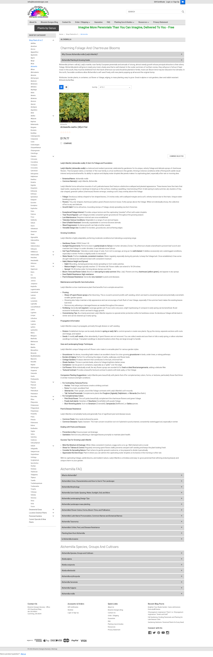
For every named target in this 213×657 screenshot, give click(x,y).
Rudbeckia (34, 428)
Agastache (34, 55)
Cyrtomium (34, 171)
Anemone (33, 81)
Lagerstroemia (35, 289)
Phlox (32, 399)
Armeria (33, 95)
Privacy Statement (160, 22)
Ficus (32, 217)
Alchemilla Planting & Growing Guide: (76, 60)
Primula (33, 420)
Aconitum (34, 46)
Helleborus (34, 252)
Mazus (33, 344)
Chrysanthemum (36, 147)
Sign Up (176, 2)
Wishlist (70, 610)
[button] (46, 28)
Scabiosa (34, 440)
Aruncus (33, 101)
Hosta (33, 266)
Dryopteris (34, 188)
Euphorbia (34, 208)
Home (61, 34)
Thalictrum (34, 472)
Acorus (33, 49)
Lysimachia (34, 330)
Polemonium (35, 405)
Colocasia (34, 159)
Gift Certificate (159, 2)
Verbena (33, 495)
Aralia (32, 92)
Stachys (33, 466)
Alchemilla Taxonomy (70, 522)
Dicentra (33, 182)
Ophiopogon (35, 367)
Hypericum (34, 269)
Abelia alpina (67, 559)
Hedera (33, 243)
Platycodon (34, 402)
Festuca (33, 214)
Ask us (23, 654)
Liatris (33, 310)
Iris (32, 275)
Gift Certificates (73, 607)
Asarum (33, 104)
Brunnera (33, 130)
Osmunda (34, 373)
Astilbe (33, 116)
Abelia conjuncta (68, 565)
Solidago (33, 457)
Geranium (34, 231)
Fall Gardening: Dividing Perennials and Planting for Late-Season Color (165, 618)
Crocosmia (34, 168)
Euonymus (34, 205)
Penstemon (34, 394)
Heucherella (34, 260)
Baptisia (33, 121)
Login (168, 2)
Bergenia (33, 127)
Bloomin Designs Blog (49, 22)
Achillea (33, 43)
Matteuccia (34, 341)
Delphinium (34, 176)
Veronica (33, 498)
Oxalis (33, 376)
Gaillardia (34, 220)
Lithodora (34, 318)
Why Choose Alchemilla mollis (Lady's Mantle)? (80, 54)
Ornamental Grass (35, 509)
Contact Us (66, 22)
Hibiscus (33, 263)
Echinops (33, 194)
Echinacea (34, 191)
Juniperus (34, 284)
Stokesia (33, 469)
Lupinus (33, 324)
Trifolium (33, 492)
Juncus (33, 281)
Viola (32, 504)
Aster (32, 113)
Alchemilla (34, 66)
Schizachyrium (35, 443)
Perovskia (34, 396)
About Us (32, 22)
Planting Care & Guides (123, 22)
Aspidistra (34, 110)
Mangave (33, 336)
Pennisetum (34, 391)
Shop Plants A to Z (36, 40)
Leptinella (34, 304)
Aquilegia (34, 90)
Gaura (33, 226)
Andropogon (35, 78)
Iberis (32, 272)
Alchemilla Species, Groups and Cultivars (77, 553)
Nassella (33, 362)
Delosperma (34, 174)
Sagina (33, 431)
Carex (32, 142)
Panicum (33, 385)
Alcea (32, 64)
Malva (33, 333)
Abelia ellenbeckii (68, 571)
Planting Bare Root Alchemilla (73, 533)
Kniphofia (34, 286)
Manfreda (34, 338)
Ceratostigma (35, 145)
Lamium (33, 295)
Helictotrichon (35, 246)
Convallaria (34, 162)
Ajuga (32, 61)
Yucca (33, 506)
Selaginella (34, 448)
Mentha (33, 347)
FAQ (108, 22)
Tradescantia (35, 486)
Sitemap (54, 649)
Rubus (33, 425)
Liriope (33, 315)
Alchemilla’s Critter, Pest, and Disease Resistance (81, 527)
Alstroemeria (35, 72)
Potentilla (34, 414)
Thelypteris (34, 475)
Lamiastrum (34, 292)
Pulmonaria (34, 422)
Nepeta (33, 365)
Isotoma (33, 278)
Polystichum (34, 411)
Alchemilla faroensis (70, 582)
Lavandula (34, 301)
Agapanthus (34, 52)
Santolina (34, 437)
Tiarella (33, 480)
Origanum (34, 370)
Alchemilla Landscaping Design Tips (75, 498)
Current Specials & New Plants (37, 520)
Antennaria (34, 84)
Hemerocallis (35, 255)
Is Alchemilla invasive (70, 539)
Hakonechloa (35, 240)
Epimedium (34, 197)
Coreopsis (34, 165)
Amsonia (33, 75)
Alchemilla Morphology (71, 487)
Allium (33, 69)
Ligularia (33, 312)
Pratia (32, 417)
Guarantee (98, 22)
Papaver (33, 388)
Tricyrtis (33, 489)
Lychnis (33, 327)
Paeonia (33, 382)
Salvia (33, 434)
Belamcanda (34, 124)
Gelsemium (34, 228)
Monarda (33, 353)
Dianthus (33, 179)
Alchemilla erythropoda (71, 576)
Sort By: (95, 87)
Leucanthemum (35, 307)
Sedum (33, 446)
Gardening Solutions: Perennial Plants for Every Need (166, 622)
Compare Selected (176, 156)
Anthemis (33, 87)
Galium (33, 223)
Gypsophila (34, 237)
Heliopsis (34, 249)
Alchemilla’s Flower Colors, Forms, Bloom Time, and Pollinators (86, 510)
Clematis (33, 156)
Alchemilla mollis (68, 594)
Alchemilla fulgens (69, 588)
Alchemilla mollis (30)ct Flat (73, 127)
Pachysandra (35, 379)
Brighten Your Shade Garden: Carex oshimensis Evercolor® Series (164, 608)
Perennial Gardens (35, 516)
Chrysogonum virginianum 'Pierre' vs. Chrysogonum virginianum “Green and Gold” (165, 613)
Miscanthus (34, 350)
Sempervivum (35, 451)
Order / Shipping (82, 22)
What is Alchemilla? (69, 475)
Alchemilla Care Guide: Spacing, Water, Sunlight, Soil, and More (86, 493)
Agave (33, 58)
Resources (143, 22)
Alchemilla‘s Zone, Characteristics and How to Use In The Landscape (88, 481)
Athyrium (33, 118)
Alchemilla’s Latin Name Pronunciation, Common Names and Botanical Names (92, 516)
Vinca (32, 501)
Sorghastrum (35, 460)
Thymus (33, 477)
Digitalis (33, 185)
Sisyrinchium (35, 454)
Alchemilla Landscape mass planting (76, 504)
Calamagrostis (35, 136)
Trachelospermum (36, 483)
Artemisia (34, 98)
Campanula (34, 139)
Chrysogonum (35, 150)
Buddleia (33, 133)
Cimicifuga (34, 153)
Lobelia (33, 321)
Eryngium (33, 200)
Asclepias (34, 107)
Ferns (32, 211)
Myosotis (34, 359)
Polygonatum (35, 408)
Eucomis (33, 202)
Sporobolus (34, 463)
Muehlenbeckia (35, 356)
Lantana (33, 298)
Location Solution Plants (38, 513)
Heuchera (34, 257)
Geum (32, 234)
